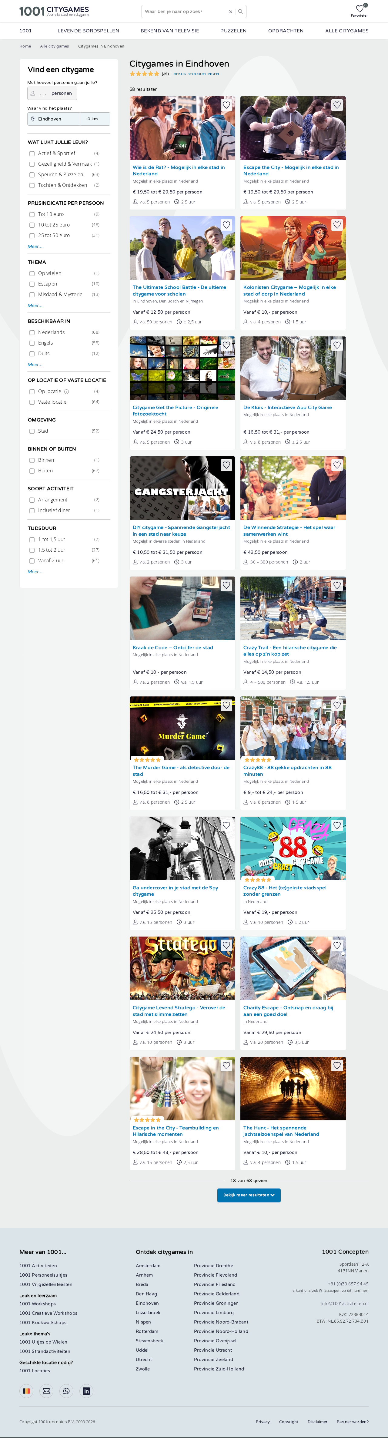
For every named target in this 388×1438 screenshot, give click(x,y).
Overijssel (226, 1341)
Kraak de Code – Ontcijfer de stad (173, 648)
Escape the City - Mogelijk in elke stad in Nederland (291, 171)
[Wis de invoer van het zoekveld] (230, 11)
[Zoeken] (240, 11)
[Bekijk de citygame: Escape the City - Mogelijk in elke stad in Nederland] (293, 128)
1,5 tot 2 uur (68, 550)
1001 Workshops (37, 1304)
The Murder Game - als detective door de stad (181, 771)
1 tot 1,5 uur (68, 539)
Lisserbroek (148, 1312)
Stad (68, 431)
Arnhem (144, 1275)
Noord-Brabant (232, 1322)
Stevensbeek (149, 1341)
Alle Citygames (347, 31)
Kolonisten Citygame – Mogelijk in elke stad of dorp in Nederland (289, 291)
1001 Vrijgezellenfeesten (45, 1284)
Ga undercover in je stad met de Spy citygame (175, 891)
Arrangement (68, 499)
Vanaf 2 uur (68, 560)
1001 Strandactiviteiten (44, 1351)
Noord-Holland (232, 1331)
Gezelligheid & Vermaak (68, 163)
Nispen (143, 1322)
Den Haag (146, 1294)
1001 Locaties (34, 1371)
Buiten (68, 470)
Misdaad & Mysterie (68, 294)
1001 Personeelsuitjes (43, 1275)
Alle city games (54, 46)
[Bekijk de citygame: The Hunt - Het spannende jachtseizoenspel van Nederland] (293, 1088)
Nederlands (68, 332)
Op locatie (68, 391)
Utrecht (144, 1359)
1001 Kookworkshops (42, 1322)
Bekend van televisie (170, 31)
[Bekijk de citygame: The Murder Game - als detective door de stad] (182, 728)
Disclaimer (318, 1422)
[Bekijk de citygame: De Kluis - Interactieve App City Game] (293, 368)
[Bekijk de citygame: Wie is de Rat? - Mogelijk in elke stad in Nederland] (182, 128)
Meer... (34, 246)
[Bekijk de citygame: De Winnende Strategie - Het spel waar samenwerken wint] (293, 488)
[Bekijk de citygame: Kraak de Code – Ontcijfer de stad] (182, 608)
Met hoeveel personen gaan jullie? (62, 82)
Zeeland (224, 1359)
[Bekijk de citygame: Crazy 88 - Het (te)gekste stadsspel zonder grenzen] (293, 848)
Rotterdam (147, 1331)
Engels (68, 342)
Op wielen (68, 273)
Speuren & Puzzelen (68, 174)
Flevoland (226, 1275)
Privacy (263, 1422)
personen (62, 93)
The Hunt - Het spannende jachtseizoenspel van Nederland (281, 1131)
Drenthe (224, 1265)
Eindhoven (147, 1303)
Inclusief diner (68, 510)
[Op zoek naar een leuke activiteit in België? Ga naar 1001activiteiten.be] (26, 1391)
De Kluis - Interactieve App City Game (287, 408)
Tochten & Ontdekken (68, 185)
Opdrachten (286, 31)
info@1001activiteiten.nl (345, 1303)
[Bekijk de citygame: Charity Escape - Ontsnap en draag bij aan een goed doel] (293, 968)
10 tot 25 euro (68, 224)
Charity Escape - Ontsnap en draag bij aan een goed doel (288, 1011)
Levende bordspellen (88, 31)
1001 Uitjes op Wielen (43, 1342)
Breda (142, 1284)
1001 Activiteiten (38, 1265)
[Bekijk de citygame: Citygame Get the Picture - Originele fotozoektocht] (182, 368)
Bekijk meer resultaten (247, 1195)
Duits (68, 353)
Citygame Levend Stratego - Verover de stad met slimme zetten (179, 1011)
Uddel (142, 1350)
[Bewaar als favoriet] (226, 105)
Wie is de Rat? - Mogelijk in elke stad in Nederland (179, 171)
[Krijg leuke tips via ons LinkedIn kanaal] (86, 1391)
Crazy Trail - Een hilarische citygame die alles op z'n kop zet (290, 651)
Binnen (68, 460)
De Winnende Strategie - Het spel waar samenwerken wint (289, 531)
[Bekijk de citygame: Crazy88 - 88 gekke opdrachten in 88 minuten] (293, 728)
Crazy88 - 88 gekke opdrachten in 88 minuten (287, 771)
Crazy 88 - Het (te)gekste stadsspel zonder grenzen (284, 891)
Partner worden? (353, 1422)
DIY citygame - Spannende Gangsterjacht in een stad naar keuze (181, 531)
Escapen (68, 283)
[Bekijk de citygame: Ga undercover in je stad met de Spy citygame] (182, 848)
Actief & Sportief (68, 153)
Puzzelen (233, 31)
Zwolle (143, 1369)
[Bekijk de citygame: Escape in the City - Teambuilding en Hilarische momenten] (182, 1088)
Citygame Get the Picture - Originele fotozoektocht (176, 411)
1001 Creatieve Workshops (48, 1313)
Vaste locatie (68, 401)
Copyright (289, 1422)
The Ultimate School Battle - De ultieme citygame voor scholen (179, 291)
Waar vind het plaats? (49, 108)
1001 (25, 31)
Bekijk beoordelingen (196, 74)
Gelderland (227, 1294)
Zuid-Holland (230, 1369)
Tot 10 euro (68, 214)
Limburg (225, 1312)
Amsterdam (148, 1265)
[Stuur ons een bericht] (46, 1391)
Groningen (227, 1303)
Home (25, 46)
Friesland (226, 1284)
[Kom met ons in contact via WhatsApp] (66, 1391)
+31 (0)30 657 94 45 (348, 1284)
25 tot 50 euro (68, 235)
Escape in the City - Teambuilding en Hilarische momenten (176, 1131)
